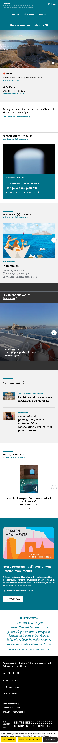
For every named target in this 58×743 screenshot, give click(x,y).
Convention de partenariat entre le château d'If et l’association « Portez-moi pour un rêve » (35, 423)
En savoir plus (13, 599)
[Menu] (54, 3)
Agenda (42, 14)
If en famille (11, 266)
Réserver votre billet (12, 94)
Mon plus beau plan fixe (21, 188)
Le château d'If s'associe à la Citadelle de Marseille (35, 399)
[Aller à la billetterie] (48, 3)
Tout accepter (9, 739)
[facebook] (13, 673)
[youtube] (18, 673)
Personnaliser (50, 739)
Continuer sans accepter (29, 739)
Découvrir (29, 14)
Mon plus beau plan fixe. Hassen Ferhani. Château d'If (29, 500)
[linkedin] (4, 673)
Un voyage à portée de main (20, 352)
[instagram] (9, 673)
